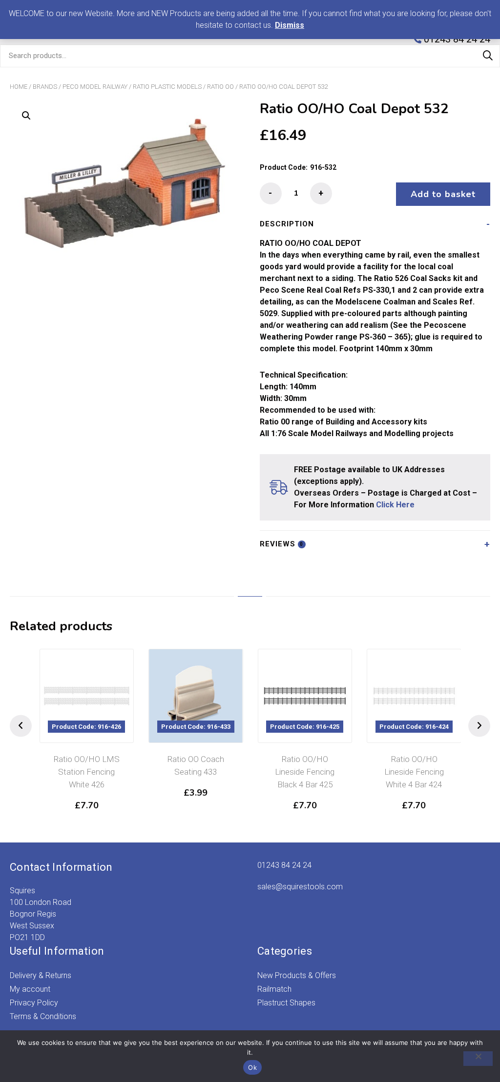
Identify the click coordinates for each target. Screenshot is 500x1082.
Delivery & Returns (40, 975)
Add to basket (443, 194)
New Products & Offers (296, 975)
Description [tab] (287, 224)
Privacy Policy (34, 1002)
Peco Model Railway (94, 86)
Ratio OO (220, 86)
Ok (252, 1067)
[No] (478, 1058)
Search (488, 55)
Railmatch (274, 989)
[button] (26, 115)
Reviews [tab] (282, 544)
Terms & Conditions (43, 1016)
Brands (45, 86)
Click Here (395, 504)
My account (30, 989)
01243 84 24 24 (284, 865)
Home (18, 86)
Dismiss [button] (289, 25)
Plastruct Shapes (286, 1002)
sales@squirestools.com (300, 886)
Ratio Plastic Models (167, 86)
